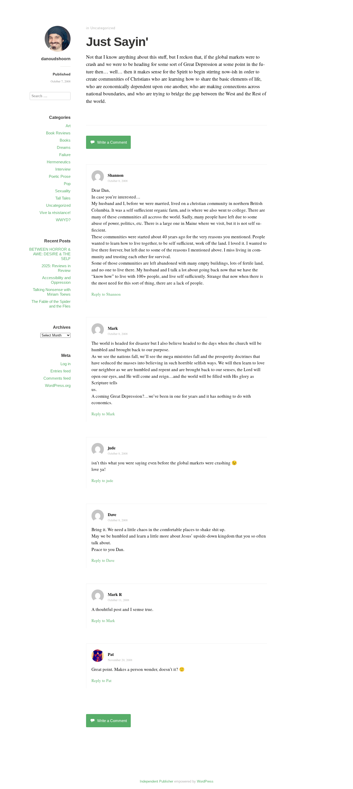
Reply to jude (102, 480)
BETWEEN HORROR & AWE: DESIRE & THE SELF (50, 254)
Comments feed (57, 378)
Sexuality (63, 191)
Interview (63, 169)
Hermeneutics (59, 162)
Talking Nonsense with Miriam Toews (52, 291)
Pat (111, 654)
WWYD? (63, 220)
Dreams (64, 147)
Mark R (115, 594)
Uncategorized (102, 28)
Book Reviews (58, 133)
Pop (67, 183)
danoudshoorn (56, 59)
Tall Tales (63, 198)
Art (68, 126)
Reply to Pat (101, 680)
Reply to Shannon (106, 294)
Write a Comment (112, 142)
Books (65, 140)
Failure (65, 154)
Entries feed (60, 371)
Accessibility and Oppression (56, 280)
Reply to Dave (102, 560)
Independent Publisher (156, 781)
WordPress (205, 781)
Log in (65, 364)
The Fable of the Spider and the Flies (51, 303)
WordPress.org (58, 385)
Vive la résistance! (55, 212)
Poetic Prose (60, 176)
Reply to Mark (103, 413)
